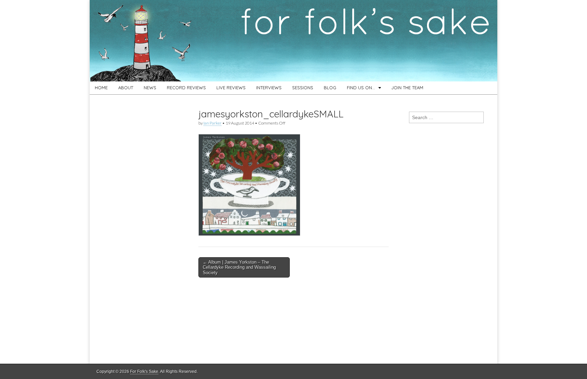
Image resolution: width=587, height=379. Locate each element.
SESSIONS (302, 87)
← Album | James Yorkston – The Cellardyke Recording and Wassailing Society (239, 267)
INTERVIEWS (269, 87)
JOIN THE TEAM (407, 87)
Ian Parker (212, 123)
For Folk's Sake (144, 371)
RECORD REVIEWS (186, 87)
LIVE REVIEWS (231, 87)
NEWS (150, 87)
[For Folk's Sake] (293, 40)
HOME (101, 87)
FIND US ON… (361, 87)
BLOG (330, 87)
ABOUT (125, 87)
